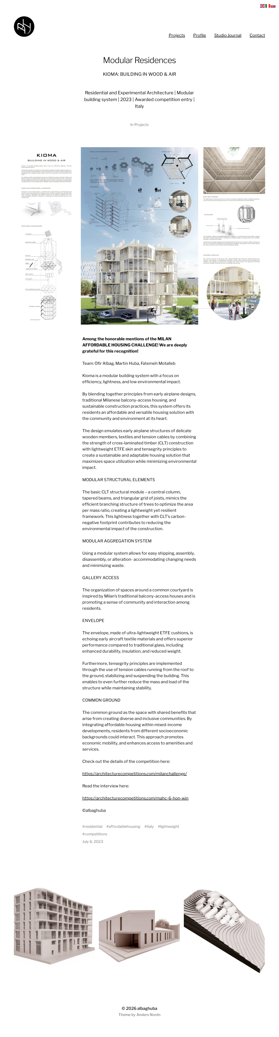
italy (150, 826)
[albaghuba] (70, 26)
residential (93, 826)
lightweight (169, 826)
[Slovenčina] (273, 5)
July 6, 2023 (92, 841)
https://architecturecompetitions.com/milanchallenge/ (134, 773)
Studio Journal (227, 35)
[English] (262, 5)
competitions (96, 834)
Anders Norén (148, 1015)
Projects (177, 35)
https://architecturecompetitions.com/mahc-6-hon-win (135, 798)
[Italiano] (268, 5)
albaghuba (147, 1008)
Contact (257, 35)
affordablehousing (124, 826)
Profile (199, 35)
